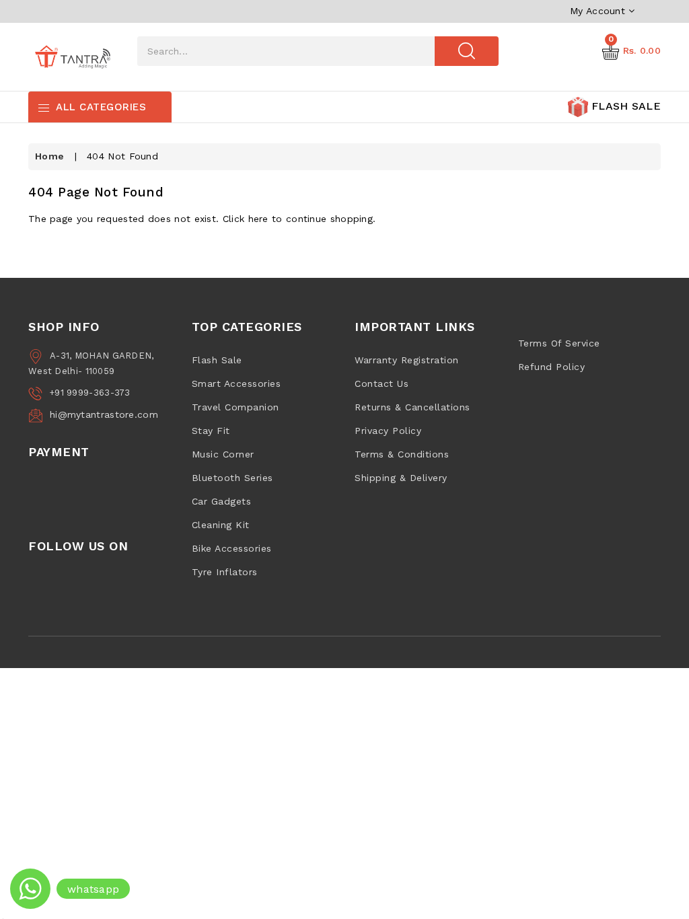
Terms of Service (559, 343)
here (258, 218)
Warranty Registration (407, 360)
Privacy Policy (388, 430)
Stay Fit (211, 430)
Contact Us (381, 383)
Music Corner (223, 454)
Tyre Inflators (225, 571)
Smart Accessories (236, 383)
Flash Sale (217, 360)
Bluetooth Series (232, 477)
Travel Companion (235, 407)
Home (49, 156)
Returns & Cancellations (412, 407)
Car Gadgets (222, 501)
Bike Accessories (232, 548)
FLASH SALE (624, 106)
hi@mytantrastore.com (104, 414)
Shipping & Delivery (401, 477)
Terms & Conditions (402, 454)
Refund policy (551, 366)
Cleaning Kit (221, 524)
